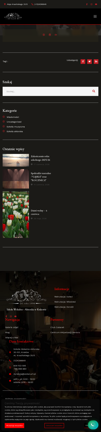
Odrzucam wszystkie (54, 425)
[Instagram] (91, 4)
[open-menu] (95, 16)
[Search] (93, 91)
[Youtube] (96, 4)
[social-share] (83, 61)
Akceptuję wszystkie (14, 425)
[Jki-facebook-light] (87, 4)
